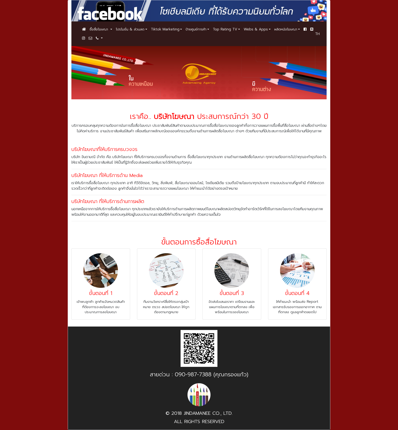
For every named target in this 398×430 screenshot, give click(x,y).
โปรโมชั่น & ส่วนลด (130, 29)
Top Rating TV (225, 29)
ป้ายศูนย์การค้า (196, 29)
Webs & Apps (256, 29)
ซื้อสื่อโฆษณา (99, 29)
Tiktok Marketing (165, 29)
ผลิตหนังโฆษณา (285, 29)
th (317, 33)
